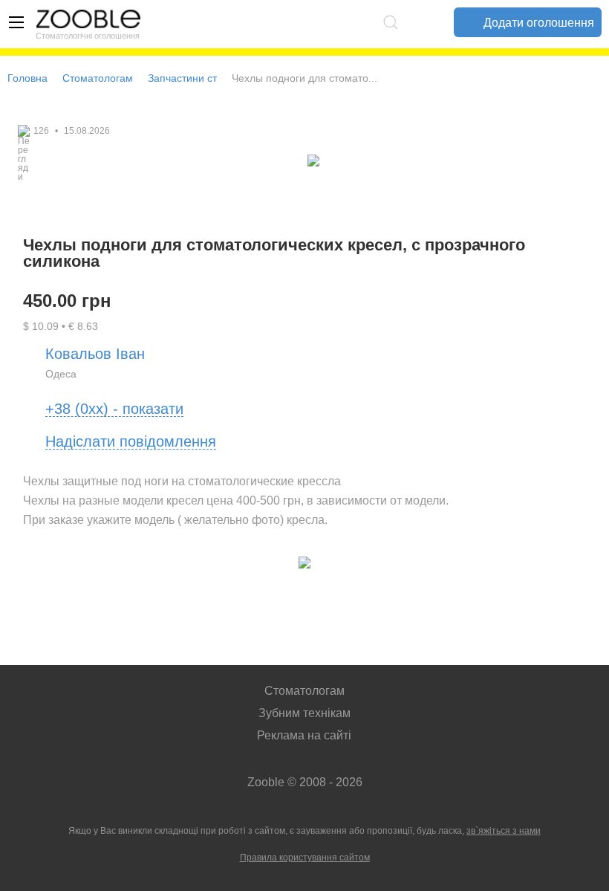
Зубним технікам (304, 713)
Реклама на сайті (304, 735)
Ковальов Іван (95, 354)
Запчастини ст (182, 78)
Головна (27, 78)
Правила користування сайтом (305, 857)
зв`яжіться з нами (503, 831)
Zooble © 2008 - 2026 (304, 782)
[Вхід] (424, 22)
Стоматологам (97, 78)
